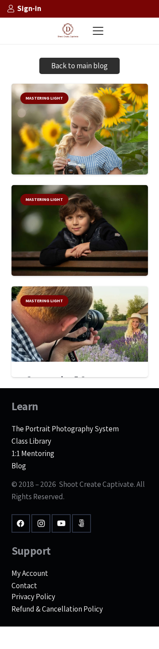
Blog (18, 466)
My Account (29, 573)
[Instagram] (40, 523)
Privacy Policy (33, 596)
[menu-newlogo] (68, 31)
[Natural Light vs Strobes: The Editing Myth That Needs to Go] (79, 230)
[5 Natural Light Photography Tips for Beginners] (79, 132)
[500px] (81, 523)
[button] (98, 31)
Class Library (31, 441)
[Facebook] (20, 523)
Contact (24, 585)
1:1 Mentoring (32, 453)
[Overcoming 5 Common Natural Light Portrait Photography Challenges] (79, 324)
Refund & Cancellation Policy (57, 609)
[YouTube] (61, 523)
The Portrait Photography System (65, 429)
